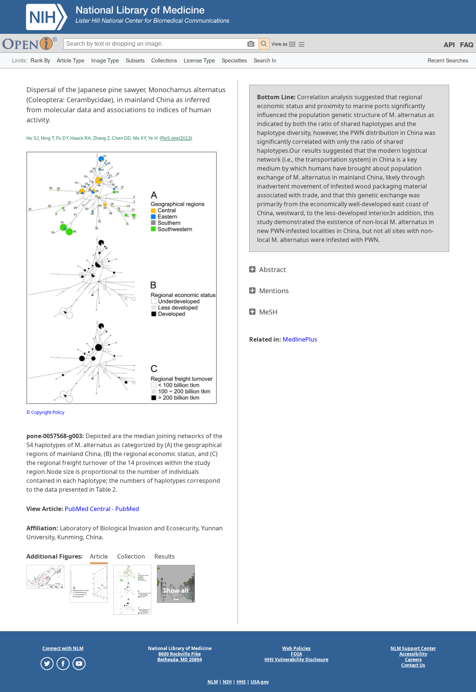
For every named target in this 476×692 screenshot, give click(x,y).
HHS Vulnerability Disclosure (296, 659)
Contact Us (413, 665)
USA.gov (260, 682)
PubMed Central (87, 509)
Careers (413, 659)
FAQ (466, 44)
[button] (40, 60)
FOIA (296, 654)
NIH (227, 682)
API (449, 44)
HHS (241, 682)
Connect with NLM (62, 648)
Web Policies (296, 648)
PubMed (127, 509)
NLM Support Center (413, 648)
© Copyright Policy (45, 412)
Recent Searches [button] (448, 60)
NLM (213, 682)
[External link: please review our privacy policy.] (47, 663)
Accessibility (413, 654)
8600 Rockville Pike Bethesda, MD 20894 (179, 657)
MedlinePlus (300, 339)
